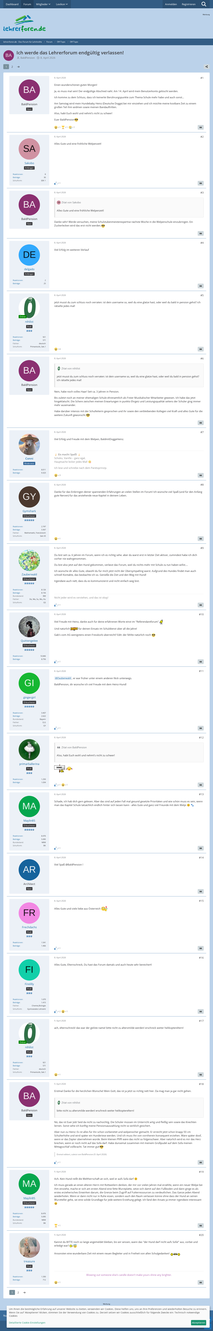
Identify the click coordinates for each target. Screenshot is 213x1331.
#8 (202, 484)
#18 (201, 1084)
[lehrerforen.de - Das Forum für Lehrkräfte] (106, 23)
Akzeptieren (198, 1322)
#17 (201, 1020)
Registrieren (189, 4)
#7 (202, 432)
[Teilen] (207, 66)
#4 (202, 242)
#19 (201, 1171)
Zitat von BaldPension (74, 747)
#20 (201, 1235)
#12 (201, 737)
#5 (202, 295)
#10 (201, 614)
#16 (201, 957)
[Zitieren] (201, 127)
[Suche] (204, 4)
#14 (201, 857)
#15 (201, 900)
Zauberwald (64, 678)
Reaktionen (18, 174)
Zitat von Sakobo (71, 202)
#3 (202, 192)
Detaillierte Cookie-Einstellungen (27, 1322)
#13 (201, 794)
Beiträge (16, 177)
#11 (201, 671)
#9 (202, 548)
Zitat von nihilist (71, 368)
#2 (202, 136)
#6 (202, 358)
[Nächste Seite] (18, 66)
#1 (202, 77)
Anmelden (171, 4)
